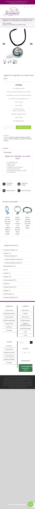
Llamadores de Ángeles (9, 250)
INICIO (4, 23)
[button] (30, 504)
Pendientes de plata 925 (9, 297)
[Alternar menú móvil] (31, 7)
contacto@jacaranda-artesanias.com (17, 3)
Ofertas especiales (25, 320)
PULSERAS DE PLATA (9, 266)
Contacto (25, 313)
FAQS (25, 335)
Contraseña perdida (9, 356)
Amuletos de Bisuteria (14, 139)
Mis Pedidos (9, 346)
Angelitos (6, 290)
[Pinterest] (29, 352)
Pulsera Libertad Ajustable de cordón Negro (27, 221)
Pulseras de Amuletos (10, 256)
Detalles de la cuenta (9, 352)
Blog (25, 331)
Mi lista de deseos (9, 317)
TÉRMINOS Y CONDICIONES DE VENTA (25, 324)
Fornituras (6, 283)
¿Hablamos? (9, 327)
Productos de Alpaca (9, 287)
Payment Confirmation (9, 359)
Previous (4, 44)
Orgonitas (6, 273)
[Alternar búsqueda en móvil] (28, 7)
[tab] (17, 148)
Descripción (5, 148)
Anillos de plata (7, 294)
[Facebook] (22, 352)
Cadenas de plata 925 (9, 280)
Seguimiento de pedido (9, 313)
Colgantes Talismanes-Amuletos (22, 137)
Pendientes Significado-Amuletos (13, 263)
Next (31, 44)
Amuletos (8, 23)
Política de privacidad (25, 328)
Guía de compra (9, 310)
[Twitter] (24, 352)
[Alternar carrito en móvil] (25, 7)
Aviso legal (9, 330)
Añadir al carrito (23, 127)
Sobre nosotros (25, 310)
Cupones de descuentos (9, 320)
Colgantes (6, 276)
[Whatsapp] (27, 352)
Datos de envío (25, 317)
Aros (5, 270)
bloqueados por (26, 368)
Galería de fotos (9, 323)
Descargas (9, 362)
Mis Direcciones (9, 349)
